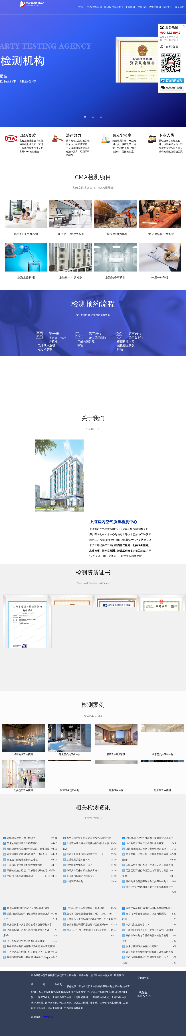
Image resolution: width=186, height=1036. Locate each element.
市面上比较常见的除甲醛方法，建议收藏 (27, 867)
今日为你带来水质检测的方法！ (83, 888)
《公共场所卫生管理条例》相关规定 (144, 861)
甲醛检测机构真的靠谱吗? (20, 894)
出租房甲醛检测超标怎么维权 (22, 877)
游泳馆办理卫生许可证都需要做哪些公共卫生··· (150, 856)
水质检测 (130, 7)
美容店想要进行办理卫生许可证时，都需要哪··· (150, 883)
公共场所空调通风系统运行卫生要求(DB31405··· (91, 960)
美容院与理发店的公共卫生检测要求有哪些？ (149, 905)
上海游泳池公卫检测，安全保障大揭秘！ (146, 867)
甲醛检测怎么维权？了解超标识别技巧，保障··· (31, 888)
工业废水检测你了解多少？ (80, 894)
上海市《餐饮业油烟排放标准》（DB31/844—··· (91, 950)
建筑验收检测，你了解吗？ (20, 856)
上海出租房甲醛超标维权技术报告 (24, 883)
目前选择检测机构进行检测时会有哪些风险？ (149, 944)
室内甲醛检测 (37, 1016)
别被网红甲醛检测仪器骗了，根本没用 (26, 872)
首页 (80, 7)
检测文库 (167, 7)
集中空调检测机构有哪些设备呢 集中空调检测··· (31, 982)
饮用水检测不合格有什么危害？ (142, 982)
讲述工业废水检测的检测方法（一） (85, 872)
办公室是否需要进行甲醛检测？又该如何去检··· (150, 988)
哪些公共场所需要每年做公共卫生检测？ (146, 899)
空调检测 (142, 7)
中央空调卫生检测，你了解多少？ (24, 988)
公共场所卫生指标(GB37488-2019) (84, 955)
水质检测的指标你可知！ (79, 877)
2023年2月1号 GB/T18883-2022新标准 (86, 966)
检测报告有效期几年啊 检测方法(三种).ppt (28, 993)
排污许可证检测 (74, 899)
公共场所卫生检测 (61, 1016)
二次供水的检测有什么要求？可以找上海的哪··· (150, 966)
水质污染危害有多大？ (137, 960)
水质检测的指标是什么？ (79, 883)
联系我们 (179, 7)
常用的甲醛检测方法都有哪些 (22, 861)
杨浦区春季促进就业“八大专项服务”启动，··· (30, 944)
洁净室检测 (155, 7)
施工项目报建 (49, 1016)
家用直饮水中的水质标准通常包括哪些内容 (88, 856)
